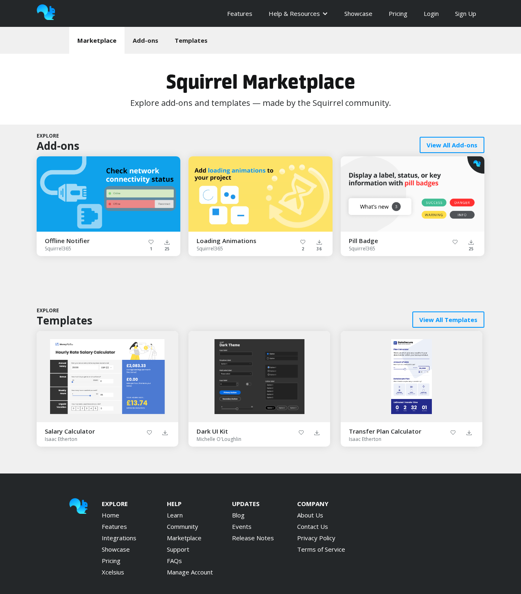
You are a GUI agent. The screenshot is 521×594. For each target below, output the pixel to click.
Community (182, 526)
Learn (175, 515)
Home (110, 515)
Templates (191, 40)
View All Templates (448, 320)
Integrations (119, 538)
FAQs (174, 561)
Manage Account (190, 572)
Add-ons (145, 40)
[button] (298, 13)
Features (239, 13)
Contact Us (312, 526)
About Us (310, 515)
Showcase (358, 13)
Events (242, 526)
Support (178, 549)
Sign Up (465, 13)
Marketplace (96, 40)
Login (431, 13)
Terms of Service (321, 549)
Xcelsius (113, 572)
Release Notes (253, 538)
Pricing (398, 13)
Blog (238, 515)
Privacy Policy (316, 538)
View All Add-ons (452, 145)
